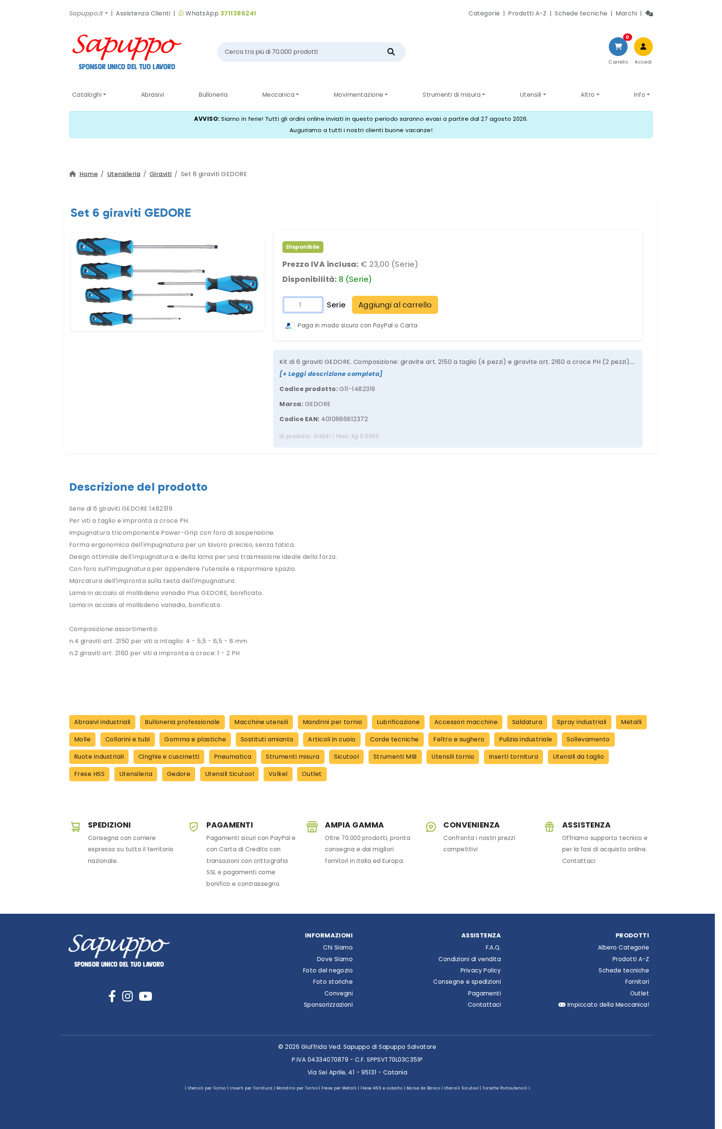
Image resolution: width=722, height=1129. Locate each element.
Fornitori (637, 982)
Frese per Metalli (339, 1088)
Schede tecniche (581, 13)
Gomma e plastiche (195, 739)
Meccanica (278, 95)
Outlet (312, 774)
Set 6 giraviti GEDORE (130, 212)
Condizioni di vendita (469, 959)
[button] (88, 14)
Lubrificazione (398, 722)
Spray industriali (582, 722)
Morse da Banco (423, 1088)
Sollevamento (588, 739)
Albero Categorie (623, 947)
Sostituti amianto (267, 739)
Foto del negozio (328, 970)
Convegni (339, 993)
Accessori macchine (466, 722)
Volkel (278, 774)
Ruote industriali (99, 756)
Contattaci (484, 1005)
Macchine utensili (261, 722)
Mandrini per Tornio (297, 1088)
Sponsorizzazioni (328, 1005)
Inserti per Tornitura (251, 1088)
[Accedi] (643, 46)
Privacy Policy (481, 970)
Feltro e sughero (459, 739)
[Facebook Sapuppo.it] (112, 996)
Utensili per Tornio (207, 1088)
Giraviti (161, 174)
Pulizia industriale (525, 739)
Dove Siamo (335, 959)
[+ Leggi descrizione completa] (330, 374)
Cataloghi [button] (87, 95)
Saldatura (527, 722)
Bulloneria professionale (182, 722)
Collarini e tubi (127, 739)
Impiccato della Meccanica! (607, 1005)
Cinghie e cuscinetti (169, 756)
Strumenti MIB (395, 756)
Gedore (179, 774)
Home (88, 174)
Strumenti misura (293, 756)
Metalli (631, 722)
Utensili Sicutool (229, 774)
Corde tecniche (394, 739)
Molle (82, 739)
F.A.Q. (493, 947)
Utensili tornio (452, 756)
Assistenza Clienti (143, 13)
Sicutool (346, 756)
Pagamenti (484, 993)
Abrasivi (152, 95)
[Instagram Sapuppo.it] (127, 996)
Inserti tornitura (513, 756)
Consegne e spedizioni (467, 982)
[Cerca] (391, 51)
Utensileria (123, 174)
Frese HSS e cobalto (381, 1088)
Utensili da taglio (578, 756)
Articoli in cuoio (331, 739)
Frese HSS (89, 774)
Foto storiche (333, 982)
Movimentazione (359, 95)
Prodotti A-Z (527, 13)
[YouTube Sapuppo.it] (145, 996)
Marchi (626, 13)
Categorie (484, 13)
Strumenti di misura (452, 95)
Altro (588, 95)
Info (639, 95)
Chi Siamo (338, 947)
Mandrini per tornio (333, 722)
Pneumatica (233, 756)
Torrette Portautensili (504, 1088)
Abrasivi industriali (102, 722)
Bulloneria (213, 95)
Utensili (531, 95)
